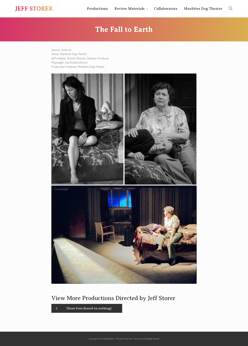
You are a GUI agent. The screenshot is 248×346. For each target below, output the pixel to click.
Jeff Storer (34, 8)
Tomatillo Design (151, 339)
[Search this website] (230, 8)
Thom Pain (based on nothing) (88, 308)
